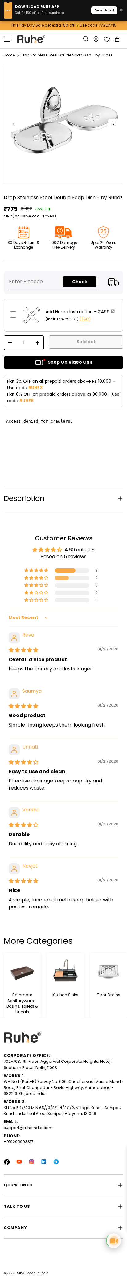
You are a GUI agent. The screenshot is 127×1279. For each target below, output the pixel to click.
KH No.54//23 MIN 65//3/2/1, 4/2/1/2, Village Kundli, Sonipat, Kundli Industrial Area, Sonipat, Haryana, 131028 (62, 1111)
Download (104, 10)
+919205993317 (18, 1142)
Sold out (86, 342)
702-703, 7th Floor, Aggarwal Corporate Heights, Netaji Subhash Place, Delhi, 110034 (58, 1064)
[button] (117, 39)
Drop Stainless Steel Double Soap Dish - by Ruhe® (67, 55)
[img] (23, 650)
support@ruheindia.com (28, 1128)
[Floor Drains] (108, 971)
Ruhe (20, 1273)
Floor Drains (108, 995)
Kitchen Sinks (65, 995)
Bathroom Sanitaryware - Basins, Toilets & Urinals (22, 1003)
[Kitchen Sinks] (65, 971)
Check (79, 281)
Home (9, 55)
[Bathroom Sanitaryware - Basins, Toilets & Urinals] (22, 971)
